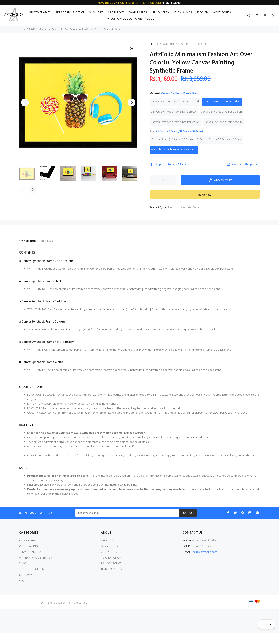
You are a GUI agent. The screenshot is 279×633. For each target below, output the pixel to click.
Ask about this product (246, 164)
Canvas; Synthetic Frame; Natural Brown (175, 122)
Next (131, 102)
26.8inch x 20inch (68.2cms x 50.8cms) (173, 149)
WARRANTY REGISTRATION (35, 558)
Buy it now (204, 195)
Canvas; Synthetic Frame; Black (222, 101)
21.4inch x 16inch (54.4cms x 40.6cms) (219, 139)
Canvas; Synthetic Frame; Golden (221, 112)
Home (22, 29)
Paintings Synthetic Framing (185, 207)
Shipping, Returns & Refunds (172, 164)
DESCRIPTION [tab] (27, 241)
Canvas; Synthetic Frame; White (223, 122)
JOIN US (188, 513)
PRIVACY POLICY (111, 563)
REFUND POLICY (111, 558)
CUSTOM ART (27, 575)
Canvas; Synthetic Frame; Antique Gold (175, 101)
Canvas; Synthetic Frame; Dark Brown (174, 112)
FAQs (22, 580)
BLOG (22, 563)
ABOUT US (107, 540)
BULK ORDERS (28, 540)
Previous (25, 102)
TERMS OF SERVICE (112, 569)
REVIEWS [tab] (47, 241)
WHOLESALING (28, 546)
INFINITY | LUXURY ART (33, 569)
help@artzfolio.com (204, 552)
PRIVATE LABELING (30, 552)
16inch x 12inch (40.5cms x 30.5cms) (172, 139)
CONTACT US (109, 552)
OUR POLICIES (109, 546)
